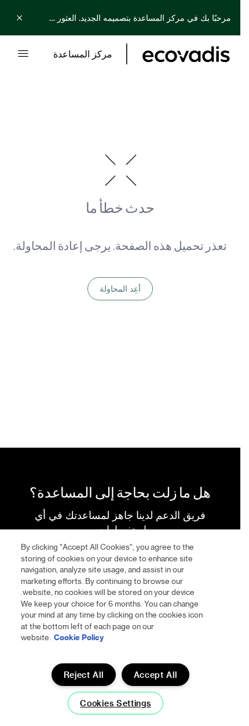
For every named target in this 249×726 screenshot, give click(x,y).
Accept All (155, 675)
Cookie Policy (79, 637)
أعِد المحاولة (120, 288)
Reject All (84, 675)
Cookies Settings (115, 703)
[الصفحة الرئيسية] (186, 54)
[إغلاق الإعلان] (19, 18)
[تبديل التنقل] (23, 54)
